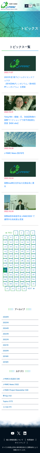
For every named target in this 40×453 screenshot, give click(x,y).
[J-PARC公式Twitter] (18, 433)
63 (28, 279)
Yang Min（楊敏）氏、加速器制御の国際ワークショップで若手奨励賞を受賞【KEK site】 (20, 120)
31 (16, 256)
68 (22, 284)
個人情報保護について (14, 440)
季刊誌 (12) (7, 396)
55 (16, 275)
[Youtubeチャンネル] (12, 433)
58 (33, 275)
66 (11, 284)
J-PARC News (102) (11, 384)
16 (33, 242)
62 (22, 279)
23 (5, 251)
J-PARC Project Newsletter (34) (15, 390)
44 (22, 265)
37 (16, 261)
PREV (9, 233)
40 (33, 261)
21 (28, 247)
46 (33, 265)
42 (11, 265)
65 (5, 284)
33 (28, 256)
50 (22, 270)
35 (5, 261)
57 (28, 275)
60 (11, 279)
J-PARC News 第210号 (14, 153)
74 (24, 288)
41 (5, 265)
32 (22, 256)
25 (16, 251)
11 (5, 242)
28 (33, 251)
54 (11, 275)
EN (30, 6)
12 (11, 242)
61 (16, 279)
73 (18, 288)
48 (11, 270)
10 (33, 237)
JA (26, 6)
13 (16, 242)
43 (16, 265)
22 (33, 247)
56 (22, 275)
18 (11, 247)
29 (5, 256)
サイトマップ (20, 443)
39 (28, 261)
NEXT (30, 288)
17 (5, 247)
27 (28, 251)
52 (33, 270)
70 (33, 284)
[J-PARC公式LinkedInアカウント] (25, 433)
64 (33, 279)
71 (7, 288)
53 (5, 275)
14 (22, 242)
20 (22, 247)
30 (11, 256)
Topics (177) (8, 401)
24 (11, 251)
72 (13, 288)
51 (28, 270)
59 (5, 279)
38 (22, 261)
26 (22, 251)
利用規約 (30, 440)
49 (16, 270)
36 (11, 261)
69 (28, 284)
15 (28, 242)
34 (33, 256)
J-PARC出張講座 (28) (11, 379)
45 (28, 265)
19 (16, 247)
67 (16, 284)
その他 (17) (7, 407)
